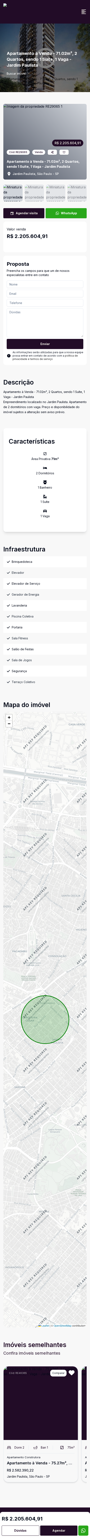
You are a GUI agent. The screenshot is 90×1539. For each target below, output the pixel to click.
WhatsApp (69, 213)
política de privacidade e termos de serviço (45, 357)
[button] (9, 717)
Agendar (58, 1530)
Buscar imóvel (16, 73)
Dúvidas (20, 1530)
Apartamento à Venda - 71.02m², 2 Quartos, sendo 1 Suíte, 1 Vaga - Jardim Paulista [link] (42, 81)
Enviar (45, 344)
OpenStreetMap (63, 1325)
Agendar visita (27, 213)
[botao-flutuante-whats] (83, 1531)
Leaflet (45, 1325)
